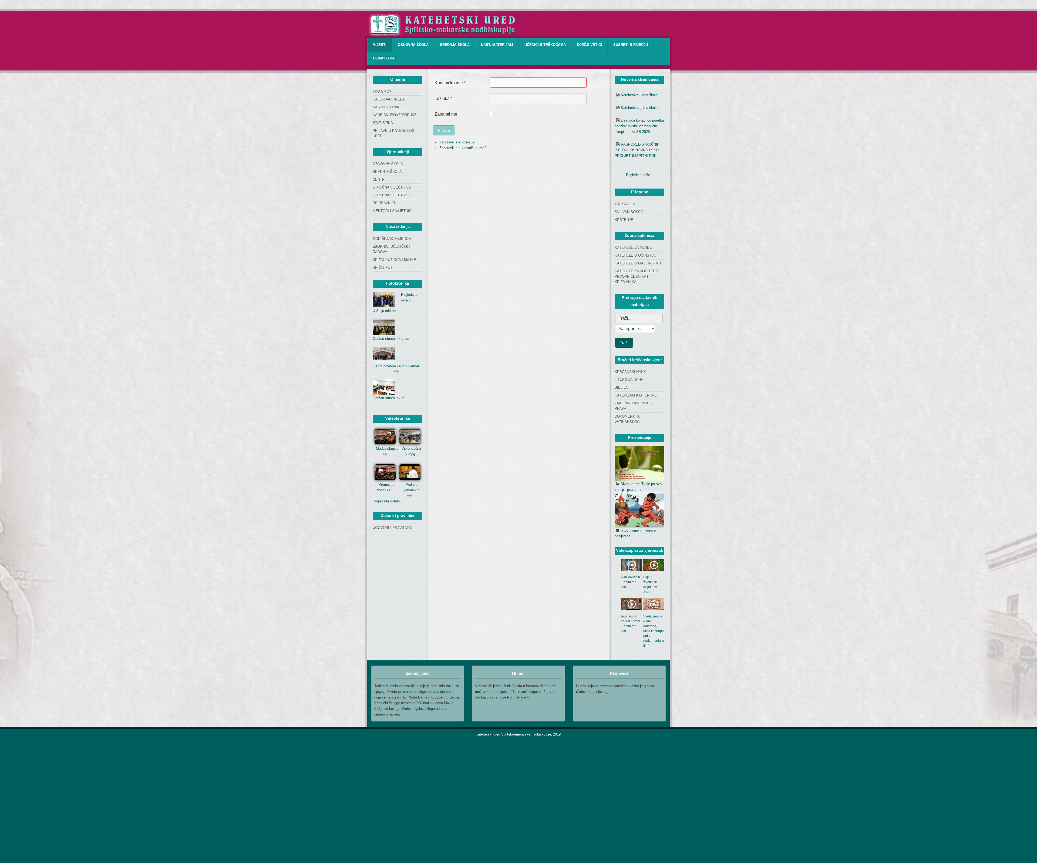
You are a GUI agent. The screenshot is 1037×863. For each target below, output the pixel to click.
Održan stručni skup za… (393, 339)
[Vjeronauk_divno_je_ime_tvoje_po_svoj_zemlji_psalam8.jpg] (639, 463)
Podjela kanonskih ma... (411, 490)
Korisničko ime (450, 82)
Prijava (444, 130)
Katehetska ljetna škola (639, 95)
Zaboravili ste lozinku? (456, 142)
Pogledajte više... (639, 175)
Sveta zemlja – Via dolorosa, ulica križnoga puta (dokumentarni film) (654, 630)
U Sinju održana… (387, 311)
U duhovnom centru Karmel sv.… (397, 368)
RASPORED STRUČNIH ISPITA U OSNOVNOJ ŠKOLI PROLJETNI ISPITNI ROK (638, 150)
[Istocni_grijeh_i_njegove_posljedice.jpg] (639, 510)
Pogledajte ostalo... (388, 501)
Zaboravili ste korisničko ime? (462, 148)
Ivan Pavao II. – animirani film (631, 582)
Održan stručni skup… (390, 398)
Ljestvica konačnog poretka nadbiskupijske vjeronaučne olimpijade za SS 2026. (639, 126)
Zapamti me (446, 114)
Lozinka (443, 98)
